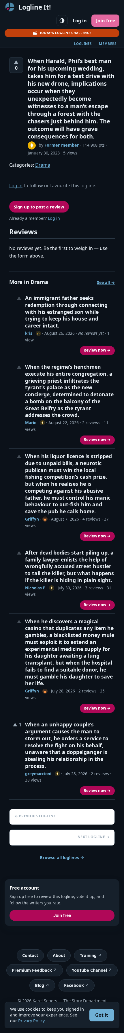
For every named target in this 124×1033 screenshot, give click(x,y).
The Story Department (85, 1000)
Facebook (74, 985)
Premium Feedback (32, 970)
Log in (80, 20)
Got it (101, 1015)
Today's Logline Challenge (65, 32)
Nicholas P (35, 588)
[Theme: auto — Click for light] (62, 20)
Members (108, 44)
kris (28, 333)
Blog (39, 985)
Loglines (83, 44)
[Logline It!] (10, 7)
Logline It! (34, 7)
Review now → (97, 350)
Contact (30, 955)
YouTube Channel (89, 970)
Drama (42, 165)
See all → (106, 282)
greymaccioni (38, 773)
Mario (30, 422)
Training (88, 955)
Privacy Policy (31, 1020)
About (59, 955)
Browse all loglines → (62, 857)
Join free (105, 20)
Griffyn (32, 519)
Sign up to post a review (39, 207)
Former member (61, 145)
